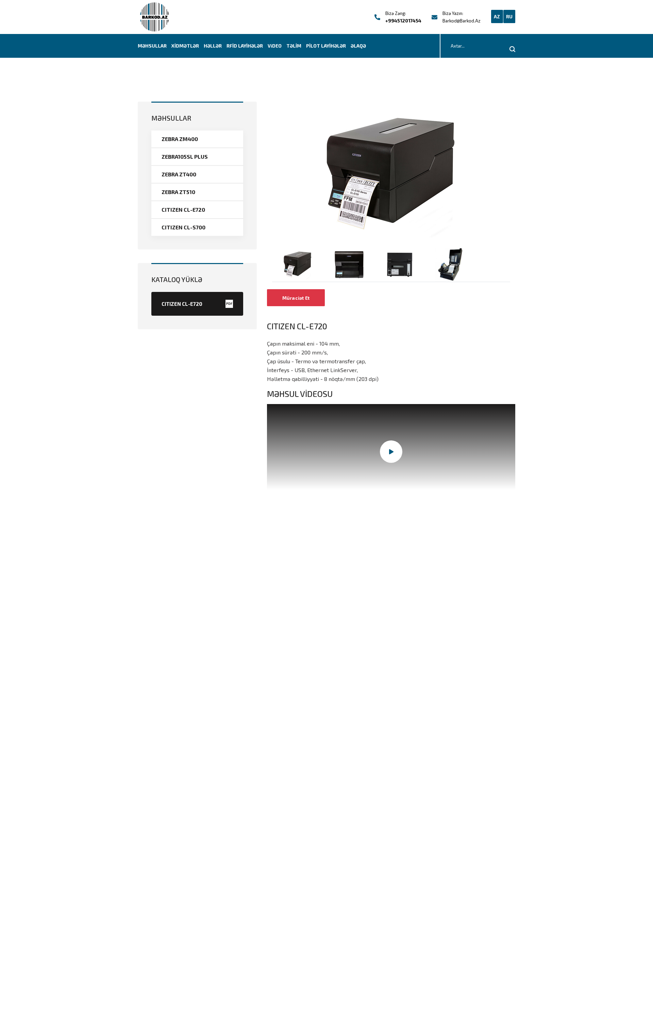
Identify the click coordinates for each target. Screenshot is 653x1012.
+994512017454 (403, 20)
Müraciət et (296, 298)
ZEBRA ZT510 (178, 192)
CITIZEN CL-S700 (183, 227)
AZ (497, 16)
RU (509, 16)
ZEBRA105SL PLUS (185, 156)
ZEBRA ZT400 (179, 174)
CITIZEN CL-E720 (183, 209)
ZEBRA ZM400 (180, 139)
